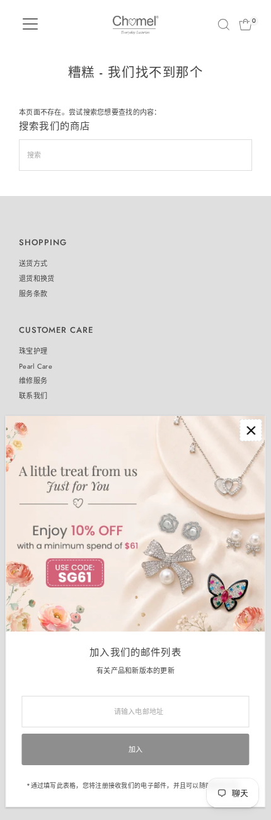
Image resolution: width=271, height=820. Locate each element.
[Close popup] (250, 430)
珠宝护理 (33, 351)
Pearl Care (35, 366)
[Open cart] (245, 24)
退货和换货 (36, 279)
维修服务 (33, 381)
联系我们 (33, 396)
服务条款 (33, 294)
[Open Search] (223, 24)
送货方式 (33, 263)
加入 (136, 749)
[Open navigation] (30, 24)
